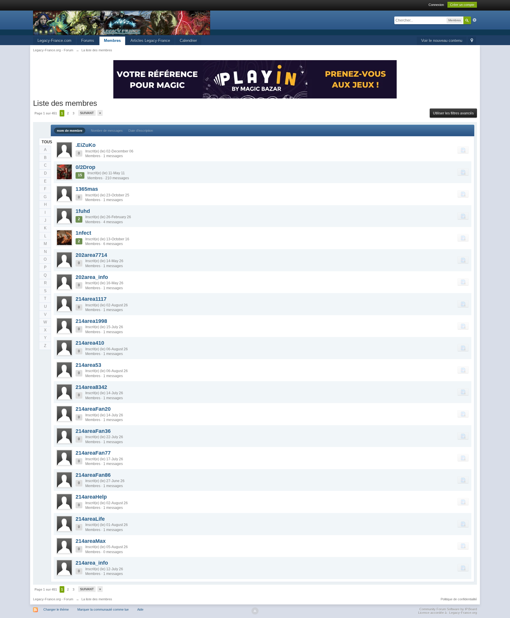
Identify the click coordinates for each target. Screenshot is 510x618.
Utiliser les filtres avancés (453, 113)
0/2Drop (85, 167)
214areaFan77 (93, 453)
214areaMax (91, 541)
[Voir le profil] (64, 150)
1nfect (83, 233)
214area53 (88, 365)
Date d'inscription (140, 130)
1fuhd (83, 211)
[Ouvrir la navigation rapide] (472, 41)
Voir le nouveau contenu (441, 40)
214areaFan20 (93, 409)
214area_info (92, 563)
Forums (87, 40)
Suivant (87, 113)
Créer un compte (462, 4)
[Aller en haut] (255, 610)
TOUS (46, 142)
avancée (474, 20)
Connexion (436, 4)
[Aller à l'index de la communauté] (121, 22)
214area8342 (91, 387)
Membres (112, 40)
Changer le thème (56, 609)
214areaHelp (91, 497)
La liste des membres (96, 599)
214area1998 (91, 321)
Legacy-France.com (54, 40)
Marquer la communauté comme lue (103, 609)
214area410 (90, 343)
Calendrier (188, 40)
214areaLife (90, 519)
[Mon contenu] (463, 149)
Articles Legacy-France (150, 40)
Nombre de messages (107, 130)
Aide (140, 609)
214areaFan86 (93, 475)
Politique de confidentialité (459, 599)
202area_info (92, 277)
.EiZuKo (86, 145)
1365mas (87, 189)
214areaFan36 (93, 431)
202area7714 (91, 255)
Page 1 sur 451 (46, 113)
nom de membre (69, 130)
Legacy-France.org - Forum (53, 599)
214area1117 (91, 299)
